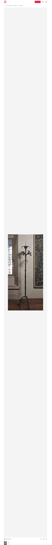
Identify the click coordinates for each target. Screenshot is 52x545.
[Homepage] (5, 2)
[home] (4, 5)
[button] (25, 272)
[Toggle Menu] (46, 2)
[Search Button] (43, 2)
